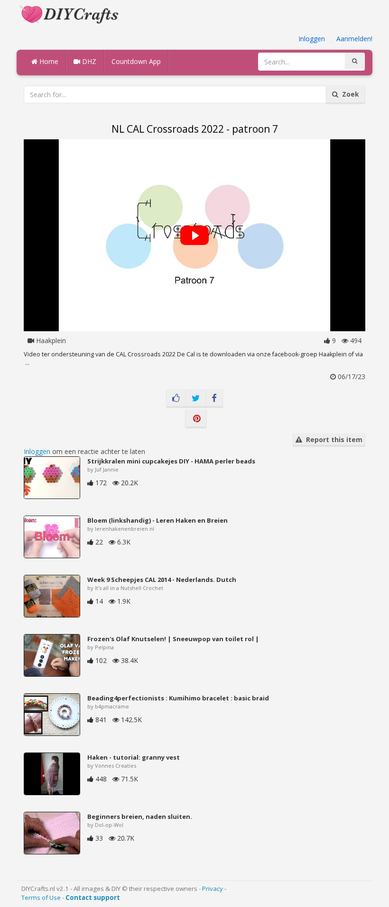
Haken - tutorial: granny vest (133, 757)
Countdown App (136, 61)
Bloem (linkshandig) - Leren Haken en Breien (157, 520)
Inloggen (311, 38)
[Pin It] (196, 418)
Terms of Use (41, 897)
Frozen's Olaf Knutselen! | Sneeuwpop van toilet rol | (173, 639)
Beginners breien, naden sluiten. (139, 816)
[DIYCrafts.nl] (70, 13)
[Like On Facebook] (176, 398)
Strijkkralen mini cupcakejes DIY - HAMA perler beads (171, 461)
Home (47, 61)
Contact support (92, 897)
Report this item (332, 439)
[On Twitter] (195, 398)
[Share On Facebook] (214, 398)
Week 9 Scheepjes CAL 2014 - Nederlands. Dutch (161, 579)
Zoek (348, 94)
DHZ (88, 61)
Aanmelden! (354, 38)
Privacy (212, 888)
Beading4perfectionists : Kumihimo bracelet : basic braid (178, 698)
